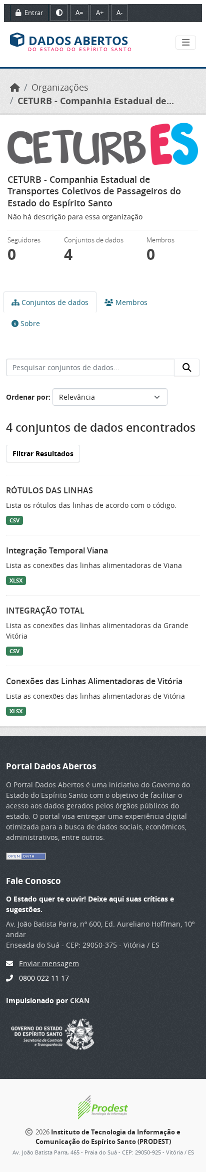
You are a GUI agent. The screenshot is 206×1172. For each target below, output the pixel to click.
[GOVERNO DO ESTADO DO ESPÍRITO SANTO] (53, 1033)
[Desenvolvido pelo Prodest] (103, 1106)
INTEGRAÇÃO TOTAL (45, 610)
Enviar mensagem (49, 963)
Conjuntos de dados (54, 302)
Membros (131, 302)
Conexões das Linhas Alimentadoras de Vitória (94, 681)
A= (79, 12)
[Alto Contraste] (59, 13)
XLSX (16, 580)
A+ (100, 12)
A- (119, 12)
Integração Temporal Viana (57, 550)
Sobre (29, 323)
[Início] (15, 87)
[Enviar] (187, 368)
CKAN (80, 1000)
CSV (15, 520)
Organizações (60, 87)
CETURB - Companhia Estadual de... (96, 101)
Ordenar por (27, 397)
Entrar (33, 12)
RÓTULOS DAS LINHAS (49, 490)
